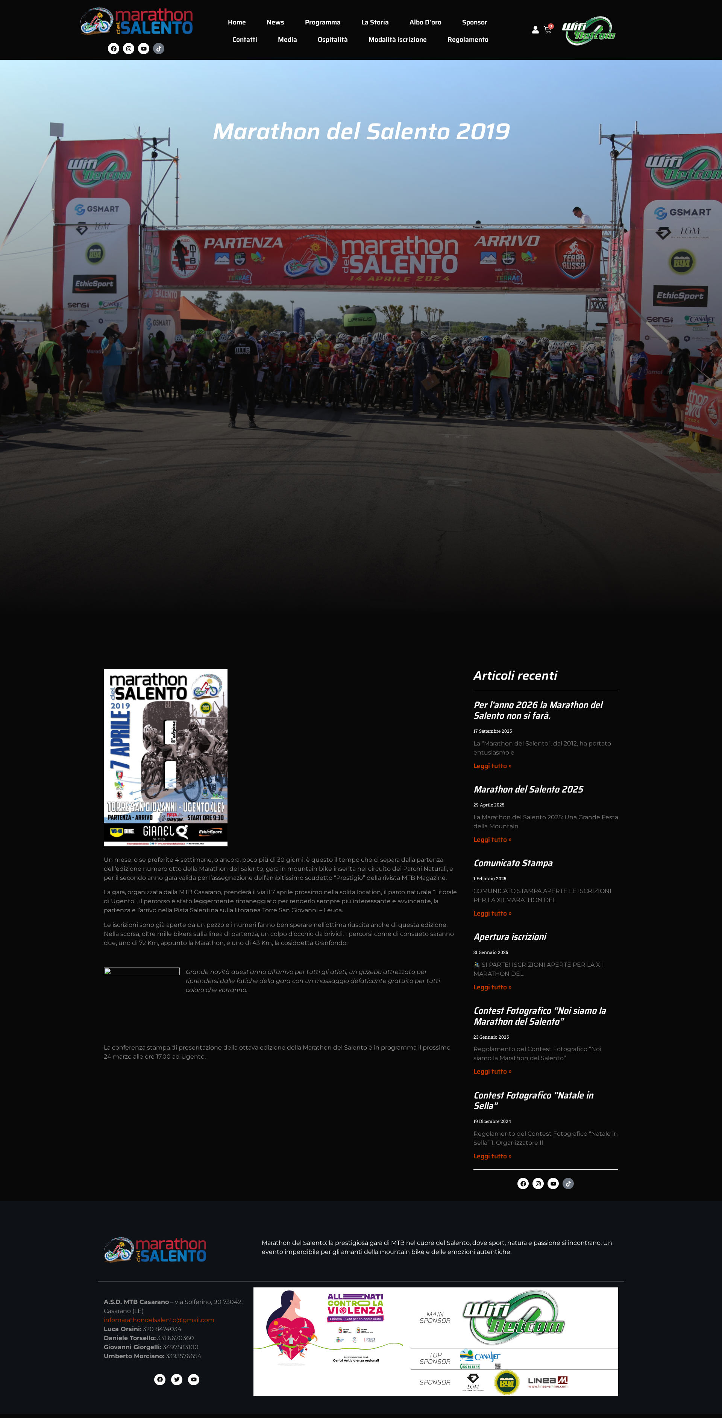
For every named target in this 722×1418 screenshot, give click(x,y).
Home (237, 22)
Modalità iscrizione (398, 39)
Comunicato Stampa (512, 862)
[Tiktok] (158, 48)
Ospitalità (333, 39)
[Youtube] (143, 48)
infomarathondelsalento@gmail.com (159, 1320)
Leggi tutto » (492, 766)
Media (287, 39)
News (275, 22)
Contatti (244, 39)
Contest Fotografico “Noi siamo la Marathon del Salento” (539, 1016)
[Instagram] (128, 48)
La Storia (375, 22)
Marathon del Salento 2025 (528, 789)
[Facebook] (113, 48)
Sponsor (474, 22)
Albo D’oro (425, 22)
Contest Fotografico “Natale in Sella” (533, 1100)
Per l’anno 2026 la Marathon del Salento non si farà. (537, 710)
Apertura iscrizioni (509, 936)
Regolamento (467, 39)
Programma (323, 22)
